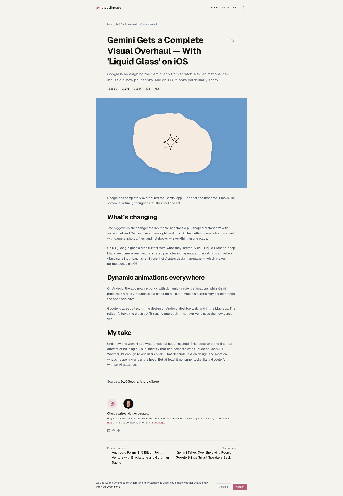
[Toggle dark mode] (244, 7)
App (157, 89)
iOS (148, 89)
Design (137, 89)
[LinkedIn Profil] (108, 430)
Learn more (113, 486)
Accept (239, 486)
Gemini (125, 89)
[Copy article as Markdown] (232, 40)
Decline (223, 486)
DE (235, 7)
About (225, 7)
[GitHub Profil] (113, 430)
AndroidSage (149, 381)
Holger (111, 422)
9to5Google (129, 381)
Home (214, 7)
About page (157, 422)
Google (113, 89)
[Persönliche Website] (118, 430)
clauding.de (111, 7)
